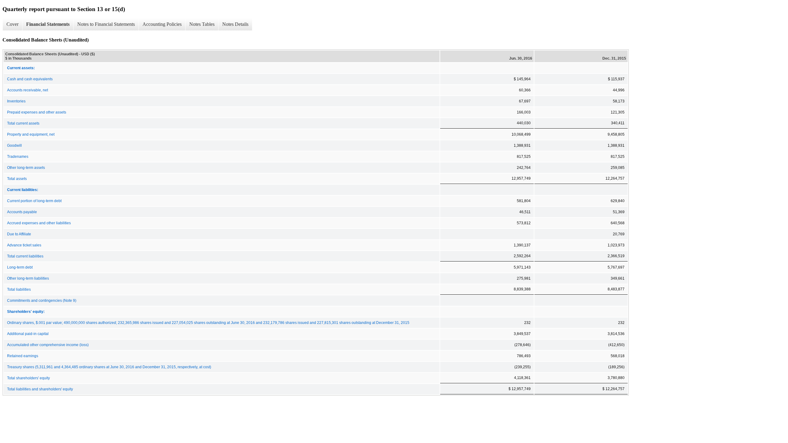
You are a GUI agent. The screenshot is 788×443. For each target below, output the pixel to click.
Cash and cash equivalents (30, 79)
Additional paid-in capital (28, 334)
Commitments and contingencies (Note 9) (41, 300)
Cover (12, 24)
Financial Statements (48, 24)
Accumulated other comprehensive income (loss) (48, 345)
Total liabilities (19, 289)
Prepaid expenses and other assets (36, 112)
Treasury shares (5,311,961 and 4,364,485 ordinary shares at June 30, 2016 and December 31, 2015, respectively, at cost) (109, 367)
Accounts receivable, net (27, 90)
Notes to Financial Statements (106, 24)
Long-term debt (20, 267)
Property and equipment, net (30, 134)
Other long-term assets (26, 168)
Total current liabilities (25, 256)
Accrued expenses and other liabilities (39, 223)
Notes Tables (202, 24)
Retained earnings (22, 356)
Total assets (17, 179)
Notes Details (235, 24)
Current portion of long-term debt (34, 201)
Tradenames (17, 156)
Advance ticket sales (24, 245)
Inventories (16, 101)
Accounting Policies (162, 24)
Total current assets (23, 123)
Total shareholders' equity (28, 378)
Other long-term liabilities (28, 278)
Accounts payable (22, 212)
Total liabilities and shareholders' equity (40, 389)
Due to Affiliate (19, 234)
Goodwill (14, 145)
